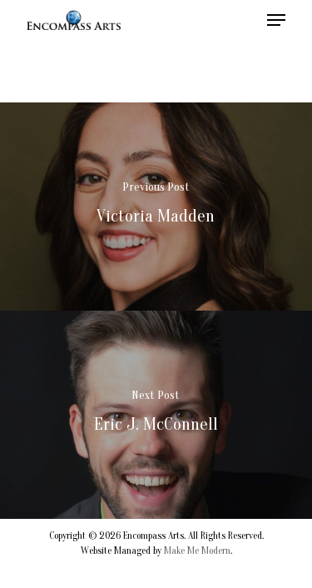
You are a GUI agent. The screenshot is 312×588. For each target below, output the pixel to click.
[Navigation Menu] (276, 20)
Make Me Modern (197, 550)
